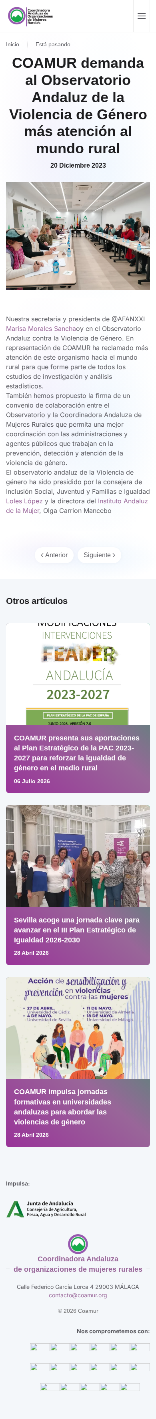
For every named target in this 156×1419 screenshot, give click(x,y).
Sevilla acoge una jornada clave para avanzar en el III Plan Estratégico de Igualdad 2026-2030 (77, 930)
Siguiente (97, 555)
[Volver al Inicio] (32, 16)
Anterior (56, 555)
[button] (141, 16)
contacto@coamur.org (78, 1295)
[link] (41, 328)
